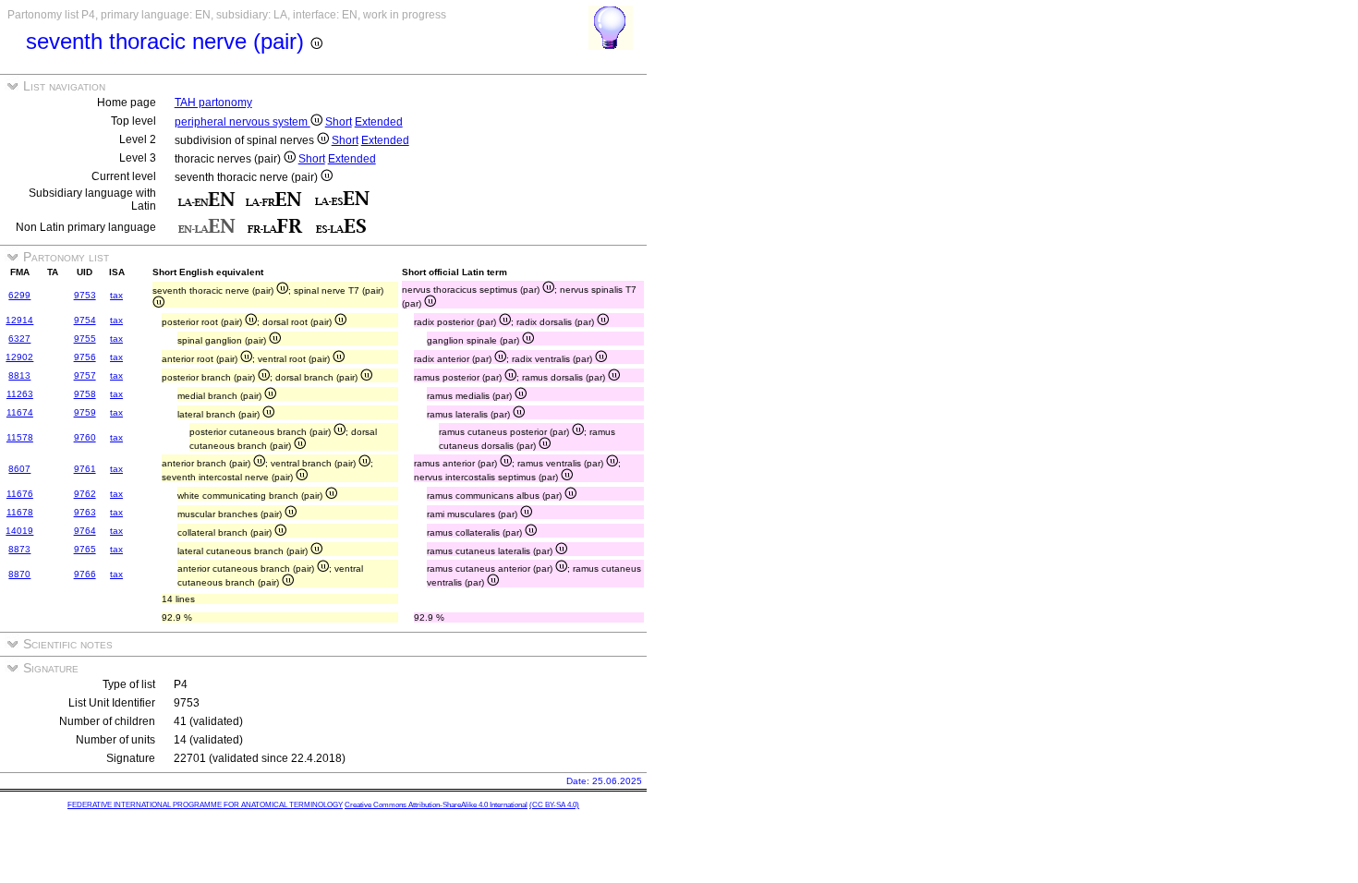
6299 (19, 295)
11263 (19, 394)
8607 (19, 469)
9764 (85, 531)
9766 (85, 574)
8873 (19, 549)
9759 (85, 412)
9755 (85, 338)
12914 (19, 320)
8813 (19, 375)
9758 (85, 394)
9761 (85, 469)
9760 (85, 437)
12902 (19, 357)
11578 (19, 437)
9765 (85, 549)
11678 (19, 512)
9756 (85, 357)
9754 (85, 320)
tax (116, 295)
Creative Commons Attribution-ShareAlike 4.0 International (436, 805)
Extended (379, 121)
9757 (85, 375)
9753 (85, 295)
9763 (85, 512)
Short (338, 121)
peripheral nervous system (242, 121)
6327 (19, 338)
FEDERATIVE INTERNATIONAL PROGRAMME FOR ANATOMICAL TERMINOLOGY (205, 805)
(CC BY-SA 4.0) (554, 805)
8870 (19, 574)
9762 (85, 494)
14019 (19, 531)
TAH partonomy (213, 102)
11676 (19, 494)
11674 (19, 412)
